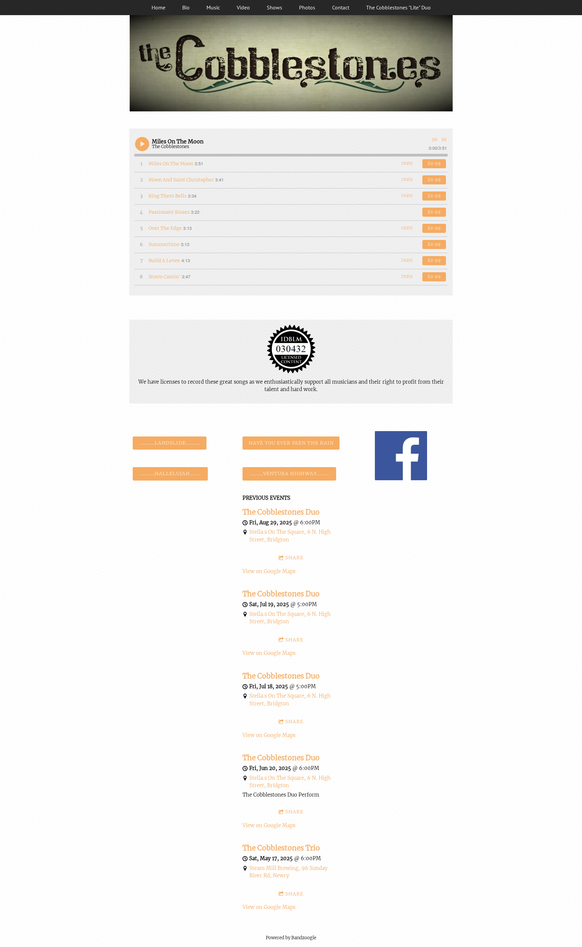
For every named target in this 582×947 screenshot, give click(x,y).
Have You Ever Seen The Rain (291, 443)
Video (243, 7)
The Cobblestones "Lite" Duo (398, 7)
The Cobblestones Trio (281, 848)
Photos (307, 7)
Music (213, 7)
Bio (186, 7)
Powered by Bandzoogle (291, 937)
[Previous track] (435, 140)
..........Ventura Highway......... (289, 473)
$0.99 (434, 163)
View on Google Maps (269, 571)
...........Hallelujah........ (170, 473)
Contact (340, 7)
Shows (274, 7)
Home (158, 7)
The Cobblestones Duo (281, 512)
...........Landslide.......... (169, 443)
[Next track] (444, 140)
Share (294, 558)
